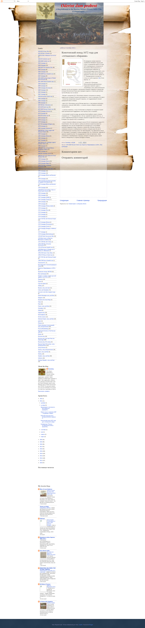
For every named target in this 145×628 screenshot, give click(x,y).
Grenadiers (40, 308)
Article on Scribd (51, 602)
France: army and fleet (43, 306)
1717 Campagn (41, 232)
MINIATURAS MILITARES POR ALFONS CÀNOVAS (47, 569)
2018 (41, 444)
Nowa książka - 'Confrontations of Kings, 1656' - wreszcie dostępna (51, 522)
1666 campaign (41, 102)
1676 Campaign (42, 119)
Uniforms (40, 358)
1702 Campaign (42, 173)
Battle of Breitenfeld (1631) (51, 586)
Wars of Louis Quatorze (46, 489)
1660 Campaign (42, 90)
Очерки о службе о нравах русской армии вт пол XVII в (47, 276)
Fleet (39, 304)
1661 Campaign (42, 92)
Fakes (39, 302)
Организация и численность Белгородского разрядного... (48, 408)
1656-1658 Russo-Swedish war (45, 73)
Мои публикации (42, 273)
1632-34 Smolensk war (43, 59)
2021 (41, 401)
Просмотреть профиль (44, 391)
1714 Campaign (42, 216)
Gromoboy (51, 369)
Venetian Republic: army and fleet (46, 360)
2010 (41, 462)
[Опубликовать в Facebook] (84, 142)
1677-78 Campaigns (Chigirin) (45, 124)
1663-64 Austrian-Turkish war (45, 96)
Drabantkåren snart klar (45, 507)
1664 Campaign (42, 98)
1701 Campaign (42, 171)
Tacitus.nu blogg (44, 506)
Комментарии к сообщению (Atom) (77, 203)
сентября (43, 429)
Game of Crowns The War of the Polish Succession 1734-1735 (51, 492)
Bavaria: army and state (44, 287)
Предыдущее (102, 200)
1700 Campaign (42, 159)
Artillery (40, 285)
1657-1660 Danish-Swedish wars (46, 81)
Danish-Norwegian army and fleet (46, 295)
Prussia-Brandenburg (43, 328)
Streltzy (40, 353)
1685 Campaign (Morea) (44, 136)
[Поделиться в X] (82, 142)
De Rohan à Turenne (45, 584)
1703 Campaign (42, 178)
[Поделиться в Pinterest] (86, 142)
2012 (41, 458)
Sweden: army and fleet (44, 356)
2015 (41, 451)
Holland (40, 310)
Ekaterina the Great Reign (44, 299)
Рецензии (40, 279)
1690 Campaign (42, 151)
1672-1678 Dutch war (43, 107)
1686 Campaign (42, 138)
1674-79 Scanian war (43, 115)
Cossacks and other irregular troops (46, 292)
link (99, 78)
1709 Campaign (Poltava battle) (45, 206)
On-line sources (42, 316)
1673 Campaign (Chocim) (44, 111)
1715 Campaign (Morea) (44, 222)
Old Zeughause (41, 314)
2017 (41, 446)
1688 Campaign (42, 145)
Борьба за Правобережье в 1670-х (90, 144)
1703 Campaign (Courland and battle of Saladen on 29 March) (47, 181)
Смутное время (42, 283)
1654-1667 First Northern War (45, 67)
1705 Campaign (42, 193)
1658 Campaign (42, 83)
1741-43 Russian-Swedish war (45, 247)
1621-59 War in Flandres (44, 53)
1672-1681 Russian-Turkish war (73, 144)
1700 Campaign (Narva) (44, 161)
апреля (43, 434)
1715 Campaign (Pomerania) (45, 224)
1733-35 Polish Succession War (46, 236)
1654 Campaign (42, 65)
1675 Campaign (42, 117)
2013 (41, 455)
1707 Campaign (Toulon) (44, 199)
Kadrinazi (42, 518)
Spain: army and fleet (43, 351)
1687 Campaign (42, 140)
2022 (41, 398)
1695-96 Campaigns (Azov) (44, 153)
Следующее (64, 200)
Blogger (91, 624)
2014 (41, 453)
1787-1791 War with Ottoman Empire (47, 257)
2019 (41, 442)
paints (39, 321)
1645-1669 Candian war (43, 61)
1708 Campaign (42, 201)
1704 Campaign (42, 187)
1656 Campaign (42, 71)
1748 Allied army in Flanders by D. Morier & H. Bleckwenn (46, 250)
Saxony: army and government (45, 349)
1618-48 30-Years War (43, 51)
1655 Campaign (42, 69)
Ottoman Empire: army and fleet (46, 319)
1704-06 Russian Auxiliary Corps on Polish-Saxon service (46, 190)
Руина (39, 281)
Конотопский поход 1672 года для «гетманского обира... (48, 421)
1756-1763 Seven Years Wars (45, 253)
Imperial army (41, 312)
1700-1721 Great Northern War (45, 169)
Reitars (40, 334)
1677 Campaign (42, 122)
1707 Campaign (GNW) (43, 197)
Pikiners (40, 323)
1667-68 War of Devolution (44, 105)
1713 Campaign (42, 214)
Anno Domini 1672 (44, 550)
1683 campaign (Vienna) (44, 128)
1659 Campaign (42, 85)
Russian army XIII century (44, 342)
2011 (41, 460)
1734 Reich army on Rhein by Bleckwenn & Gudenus (45, 239)
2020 (41, 439)
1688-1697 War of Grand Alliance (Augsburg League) (46, 148)
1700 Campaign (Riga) (43, 163)
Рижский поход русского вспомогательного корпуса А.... (48, 417)
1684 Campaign (42, 134)
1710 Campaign (42, 208)
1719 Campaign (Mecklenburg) (45, 234)
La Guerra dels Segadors (46, 601)
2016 (41, 448)
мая (42, 432)
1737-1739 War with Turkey (44, 241)
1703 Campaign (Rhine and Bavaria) (47, 184)
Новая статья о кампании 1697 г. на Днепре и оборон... (48, 412)
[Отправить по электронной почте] (79, 142)
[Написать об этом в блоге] (81, 142)
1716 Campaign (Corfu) (43, 226)
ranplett (80, 624)
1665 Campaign (42, 100)
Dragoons (40, 297)
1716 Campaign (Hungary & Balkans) (47, 228)
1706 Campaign (42, 195)
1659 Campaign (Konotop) (44, 88)
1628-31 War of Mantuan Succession (47, 55)
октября (43, 405)
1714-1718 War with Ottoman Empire (47, 218)
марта (42, 436)
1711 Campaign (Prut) (43, 210)
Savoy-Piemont (42, 347)
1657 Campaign (42, 76)
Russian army (41, 336)
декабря (43, 403)
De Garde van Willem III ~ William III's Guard (51, 553)
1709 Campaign (42, 203)
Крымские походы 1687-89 (44, 271)
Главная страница (83, 200)
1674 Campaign (42, 113)
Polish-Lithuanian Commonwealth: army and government (46, 326)
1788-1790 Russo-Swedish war (45, 260)
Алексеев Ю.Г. (41, 262)
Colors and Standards (43, 290)
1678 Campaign (42, 126)
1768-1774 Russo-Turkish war (45, 255)
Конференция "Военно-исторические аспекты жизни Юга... (47, 425)
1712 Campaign (42, 212)
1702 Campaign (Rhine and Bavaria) (47, 175)
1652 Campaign (42, 63)
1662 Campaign (42, 94)
